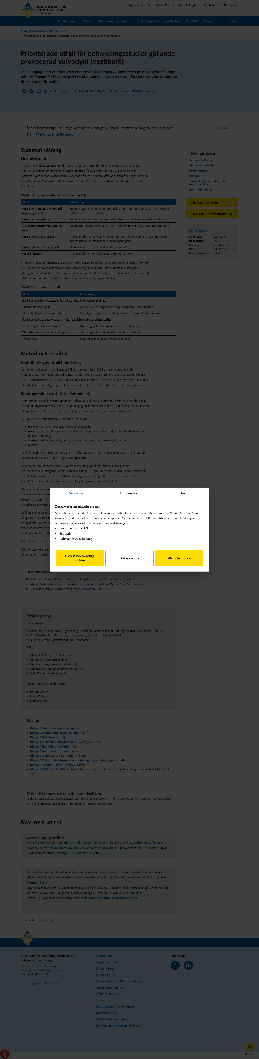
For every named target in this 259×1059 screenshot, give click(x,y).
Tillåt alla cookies (179, 558)
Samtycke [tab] (76, 493)
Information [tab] (129, 493)
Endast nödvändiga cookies (79, 558)
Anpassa (127, 558)
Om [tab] (182, 493)
